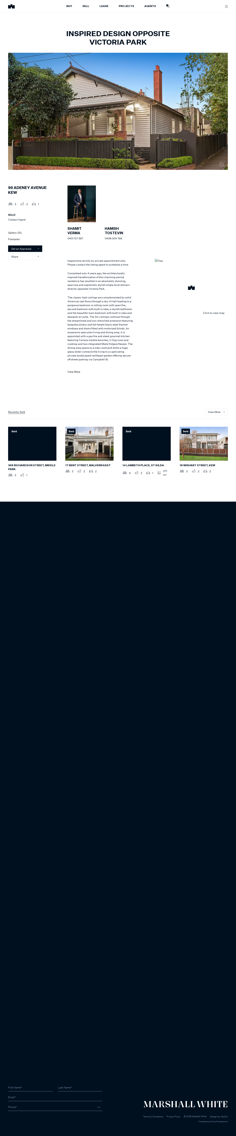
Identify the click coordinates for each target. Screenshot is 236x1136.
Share (14, 256)
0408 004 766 (113, 238)
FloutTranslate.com (219, 1121)
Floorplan (14, 239)
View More (73, 371)
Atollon (224, 1116)
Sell (85, 6)
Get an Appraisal (21, 248)
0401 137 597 (75, 238)
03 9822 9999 (16, 1117)
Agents (150, 6)
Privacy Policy (173, 1116)
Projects (126, 6)
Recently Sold (16, 411)
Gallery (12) (15, 232)
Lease (104, 6)
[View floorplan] (221, 164)
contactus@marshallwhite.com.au (28, 1121)
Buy (69, 6)
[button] (191, 288)
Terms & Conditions (153, 1116)
